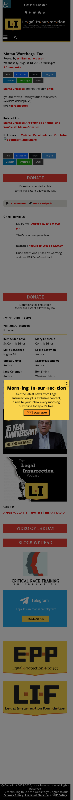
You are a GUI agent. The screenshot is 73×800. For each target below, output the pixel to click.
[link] (36, 383)
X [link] (67, 383)
